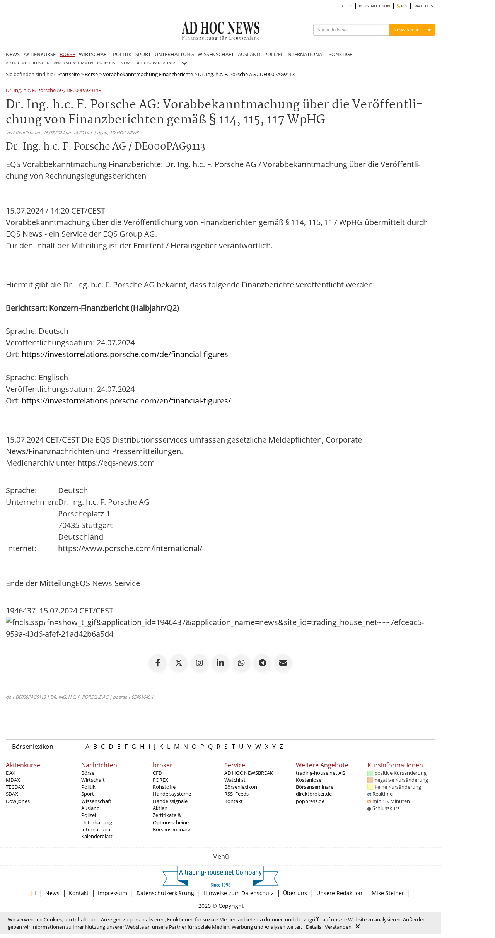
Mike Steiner (388, 893)
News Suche (406, 29)
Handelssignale (170, 801)
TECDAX (15, 786)
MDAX (13, 779)
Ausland (90, 808)
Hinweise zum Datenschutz (238, 893)
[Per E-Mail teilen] (283, 662)
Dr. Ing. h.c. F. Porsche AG (34, 91)
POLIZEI (273, 54)
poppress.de (310, 801)
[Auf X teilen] (178, 662)
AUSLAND (249, 54)
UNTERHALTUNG (174, 54)
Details (313, 926)
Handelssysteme (172, 793)
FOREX (160, 779)
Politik (88, 786)
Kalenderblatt (97, 836)
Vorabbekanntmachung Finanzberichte (148, 74)
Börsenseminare (171, 829)
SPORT (143, 54)
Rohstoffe (164, 786)
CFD (157, 772)
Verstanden (338, 926)
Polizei (88, 815)
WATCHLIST (425, 6)
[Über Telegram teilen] (262, 662)
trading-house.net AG (320, 772)
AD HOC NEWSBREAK (248, 772)
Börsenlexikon (32, 746)
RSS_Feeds (236, 793)
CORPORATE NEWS (114, 62)
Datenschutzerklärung (165, 893)
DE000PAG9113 (84, 91)
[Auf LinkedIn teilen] (220, 662)
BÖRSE (67, 54)
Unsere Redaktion (339, 893)
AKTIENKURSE (40, 54)
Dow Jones (18, 801)
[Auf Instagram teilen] (199, 662)
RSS (403, 6)
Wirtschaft (93, 779)
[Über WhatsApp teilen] (241, 662)
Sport (87, 793)
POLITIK (122, 54)
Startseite (69, 74)
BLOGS (346, 6)
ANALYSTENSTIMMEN (73, 62)
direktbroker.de (314, 793)
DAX (10, 772)
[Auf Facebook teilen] (157, 662)
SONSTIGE (340, 54)
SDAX (12, 793)
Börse (91, 74)
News (52, 893)
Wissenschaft (96, 801)
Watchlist (235, 779)
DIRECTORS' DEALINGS (155, 62)
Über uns (295, 893)
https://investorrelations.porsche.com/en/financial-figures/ (126, 400)
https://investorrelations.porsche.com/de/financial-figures (125, 354)
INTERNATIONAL (305, 54)
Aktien (160, 808)
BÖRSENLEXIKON (374, 6)
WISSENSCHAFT (216, 54)
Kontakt (233, 801)
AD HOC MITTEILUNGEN (28, 62)
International (96, 829)
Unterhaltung (96, 822)
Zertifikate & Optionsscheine (171, 818)
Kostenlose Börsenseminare (314, 783)
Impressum (112, 893)
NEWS (13, 54)
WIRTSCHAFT (94, 54)
